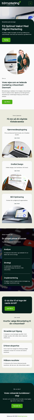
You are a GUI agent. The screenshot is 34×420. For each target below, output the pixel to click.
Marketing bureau (22, 416)
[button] (10, 308)
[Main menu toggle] (30, 3)
